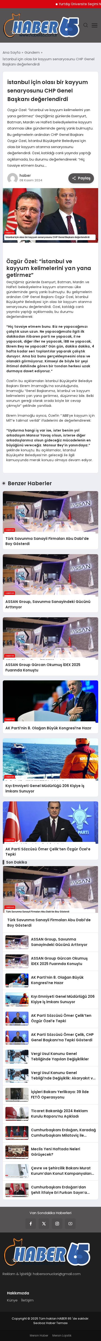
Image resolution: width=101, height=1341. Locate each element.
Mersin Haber (39, 1335)
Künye (12, 1300)
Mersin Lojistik (61, 1335)
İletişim (27, 1300)
